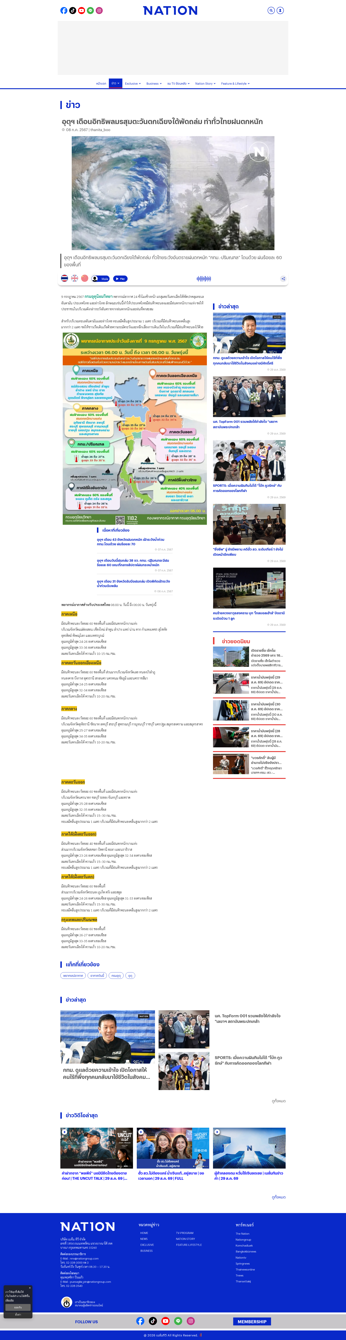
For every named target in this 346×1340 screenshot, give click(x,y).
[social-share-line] (90, 10)
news (144, 1239)
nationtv (241, 1257)
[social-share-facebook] (63, 10)
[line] (178, 1324)
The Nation (242, 1233)
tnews (239, 1275)
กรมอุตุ (116, 976)
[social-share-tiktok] (72, 10)
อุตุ (130, 976)
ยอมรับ (18, 1307)
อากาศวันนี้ (97, 976)
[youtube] (165, 1324)
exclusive (147, 1245)
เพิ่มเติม (9, 1300)
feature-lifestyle (189, 1245)
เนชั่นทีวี (161, 1335)
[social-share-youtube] (81, 10)
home (144, 1233)
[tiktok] (153, 1324)
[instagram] (191, 1324)
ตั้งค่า (18, 1314)
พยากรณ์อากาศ (73, 976)
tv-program (184, 1233)
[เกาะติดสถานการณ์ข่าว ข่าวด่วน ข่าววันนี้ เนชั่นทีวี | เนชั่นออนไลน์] (170, 10)
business (146, 1250)
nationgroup (243, 1239)
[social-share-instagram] (99, 10)
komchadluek (244, 1245)
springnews (243, 1263)
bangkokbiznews (246, 1251)
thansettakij (243, 1281)
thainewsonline (245, 1269)
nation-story (185, 1239)
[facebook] (140, 1324)
